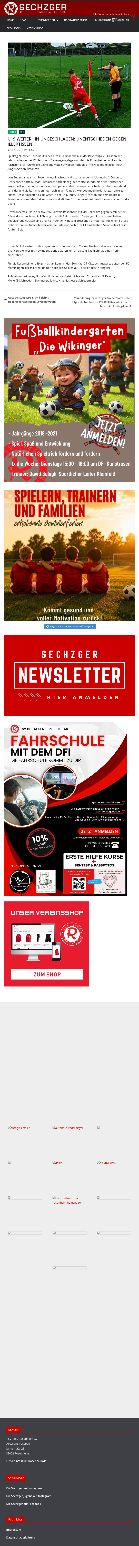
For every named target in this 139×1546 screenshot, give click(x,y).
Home (10, 20)
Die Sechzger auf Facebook (23, 1504)
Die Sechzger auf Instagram (24, 1488)
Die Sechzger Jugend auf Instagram (28, 1496)
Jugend (12, 132)
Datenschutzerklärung (20, 1537)
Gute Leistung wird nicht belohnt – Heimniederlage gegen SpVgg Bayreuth (32, 299)
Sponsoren (14, 28)
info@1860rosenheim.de (30, 1461)
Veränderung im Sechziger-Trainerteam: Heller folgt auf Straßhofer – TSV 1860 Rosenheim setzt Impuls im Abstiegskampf (101, 302)
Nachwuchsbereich (76, 20)
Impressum (13, 1530)
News (23, 20)
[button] (28, 20)
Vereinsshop (35, 28)
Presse (34, 150)
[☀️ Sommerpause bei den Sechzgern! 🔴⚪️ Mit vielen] (69, 555)
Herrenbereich (45, 20)
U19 (22, 132)
